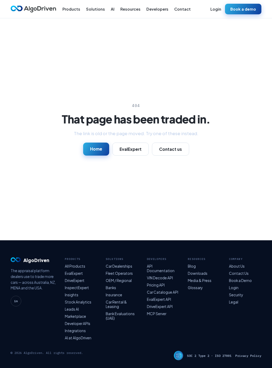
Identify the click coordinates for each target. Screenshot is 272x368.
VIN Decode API (160, 278)
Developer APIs (77, 323)
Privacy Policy (248, 356)
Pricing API (156, 285)
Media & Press (199, 280)
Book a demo (243, 9)
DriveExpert (74, 280)
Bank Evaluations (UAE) (120, 315)
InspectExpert (77, 287)
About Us (237, 266)
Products (71, 9)
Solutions (95, 9)
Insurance (114, 295)
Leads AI (72, 309)
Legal (233, 302)
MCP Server (156, 313)
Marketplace (75, 316)
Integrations (75, 330)
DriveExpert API (160, 306)
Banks (111, 287)
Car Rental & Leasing (116, 304)
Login (215, 9)
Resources (130, 9)
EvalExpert (131, 149)
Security (236, 295)
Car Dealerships (119, 266)
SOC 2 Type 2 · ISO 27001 (209, 356)
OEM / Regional (119, 280)
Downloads (197, 273)
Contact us (170, 149)
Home (96, 148)
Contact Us (239, 273)
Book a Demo (240, 280)
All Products (75, 266)
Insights (71, 295)
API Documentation (161, 268)
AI (112, 9)
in (16, 301)
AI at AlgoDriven (78, 338)
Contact (182, 9)
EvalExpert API (159, 299)
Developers (157, 9)
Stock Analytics (78, 302)
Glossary (195, 287)
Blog (192, 266)
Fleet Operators (119, 273)
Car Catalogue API (162, 292)
